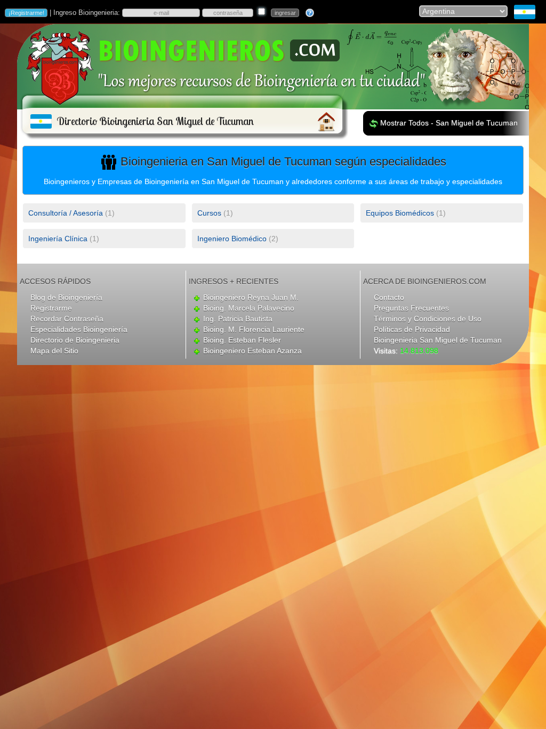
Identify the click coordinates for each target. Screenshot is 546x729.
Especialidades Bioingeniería (78, 329)
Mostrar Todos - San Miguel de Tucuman (449, 122)
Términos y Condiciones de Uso (427, 318)
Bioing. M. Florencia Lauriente (253, 329)
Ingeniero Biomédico (232, 238)
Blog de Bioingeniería (66, 297)
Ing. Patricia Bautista (237, 318)
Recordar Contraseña (66, 318)
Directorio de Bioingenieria (74, 340)
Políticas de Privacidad (412, 329)
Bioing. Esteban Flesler (242, 340)
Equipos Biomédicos (400, 213)
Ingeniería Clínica (57, 238)
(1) (71, 213)
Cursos (209, 213)
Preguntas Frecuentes (411, 308)
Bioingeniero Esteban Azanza (252, 350)
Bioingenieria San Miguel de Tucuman (438, 340)
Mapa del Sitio (54, 350)
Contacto (389, 297)
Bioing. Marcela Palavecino (248, 308)
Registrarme (51, 308)
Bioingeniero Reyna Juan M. (251, 297)
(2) (237, 238)
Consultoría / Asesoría (65, 213)
